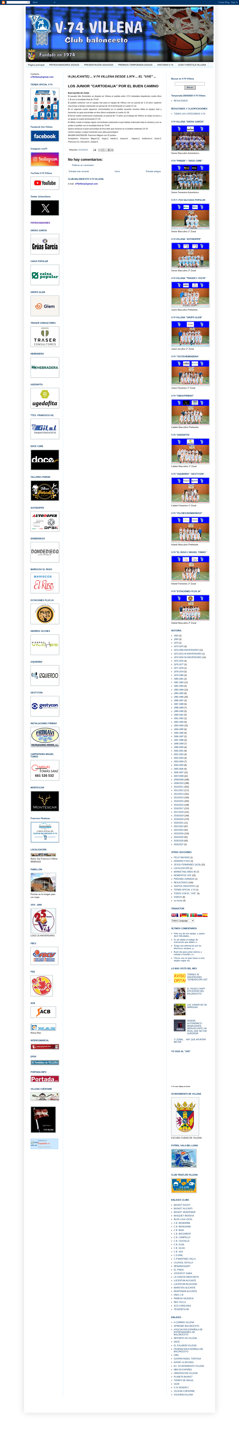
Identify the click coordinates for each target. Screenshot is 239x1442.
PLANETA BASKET (183, 1377)
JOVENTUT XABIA (183, 1273)
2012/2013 (179, 794)
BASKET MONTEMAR (184, 1212)
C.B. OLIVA (179, 1248)
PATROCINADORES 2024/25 (64, 65)
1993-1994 (179, 725)
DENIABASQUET (182, 1266)
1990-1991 (179, 715)
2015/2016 (179, 805)
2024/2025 (179, 837)
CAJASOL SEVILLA (183, 1262)
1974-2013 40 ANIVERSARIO (188, 654)
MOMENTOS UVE (182, 875)
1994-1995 (179, 729)
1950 (176, 635)
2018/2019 (179, 815)
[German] (184, 915)
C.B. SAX (178, 1251)
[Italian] (189, 915)
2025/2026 (179, 840)
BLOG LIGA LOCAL (183, 1219)
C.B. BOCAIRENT (182, 1234)
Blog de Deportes (44, 1147)
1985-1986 (179, 697)
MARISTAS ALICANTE (185, 1287)
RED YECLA (180, 1302)
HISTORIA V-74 (165, 65)
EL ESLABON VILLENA (185, 1345)
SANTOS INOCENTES (185, 886)
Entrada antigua (153, 171)
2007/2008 (179, 776)
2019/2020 (179, 819)
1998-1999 (179, 743)
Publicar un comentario (83, 165)
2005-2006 (179, 769)
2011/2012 (83, 150)
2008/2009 (179, 779)
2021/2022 (179, 826)
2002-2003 (179, 758)
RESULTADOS (181, 100)
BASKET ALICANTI (183, 1208)
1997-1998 (179, 740)
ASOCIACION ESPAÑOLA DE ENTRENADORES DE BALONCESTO (188, 1332)
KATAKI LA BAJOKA (184, 1362)
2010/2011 (179, 787)
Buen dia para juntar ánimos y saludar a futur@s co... (188, 953)
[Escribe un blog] (103, 150)
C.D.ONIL (178, 1255)
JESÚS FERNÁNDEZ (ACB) (187, 864)
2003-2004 (179, 761)
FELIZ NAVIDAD (182, 857)
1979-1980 (179, 675)
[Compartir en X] (106, 150)
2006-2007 (179, 772)
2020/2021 (179, 823)
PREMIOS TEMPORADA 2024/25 (135, 65)
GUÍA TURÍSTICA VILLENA (192, 65)
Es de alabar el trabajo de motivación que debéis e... (186, 941)
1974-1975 (179, 646)
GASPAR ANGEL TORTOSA (187, 1358)
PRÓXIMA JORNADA (184, 879)
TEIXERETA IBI (181, 1309)
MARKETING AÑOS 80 (185, 872)
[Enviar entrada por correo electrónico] (94, 150)
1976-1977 (179, 664)
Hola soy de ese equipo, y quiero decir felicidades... (189, 934)
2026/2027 (179, 844)
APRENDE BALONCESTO (186, 1326)
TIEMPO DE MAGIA (183, 1380)
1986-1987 (179, 700)
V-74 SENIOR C (181, 1387)
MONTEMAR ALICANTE (185, 1291)
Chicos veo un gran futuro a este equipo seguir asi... (189, 959)
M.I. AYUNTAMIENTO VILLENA (189, 1366)
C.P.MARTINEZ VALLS (185, 1259)
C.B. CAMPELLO (182, 1237)
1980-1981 (179, 679)
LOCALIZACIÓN (181, 868)
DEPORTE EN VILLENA (185, 1338)
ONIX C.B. (179, 1295)
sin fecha (178, 900)
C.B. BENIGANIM (182, 1226)
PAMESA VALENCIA (184, 1298)
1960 (176, 639)
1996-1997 (179, 736)
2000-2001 (179, 751)
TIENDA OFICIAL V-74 (184, 889)
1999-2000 (179, 747)
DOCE (177, 1342)
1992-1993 (179, 722)
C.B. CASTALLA (181, 1241)
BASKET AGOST (182, 1205)
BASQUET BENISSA (184, 1216)
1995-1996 (179, 733)
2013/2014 (179, 797)
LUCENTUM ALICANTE (185, 1280)
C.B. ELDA (179, 1244)
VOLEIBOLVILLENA (183, 1394)
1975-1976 (179, 661)
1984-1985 (179, 693)
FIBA (176, 1355)
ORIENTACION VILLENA (186, 1373)
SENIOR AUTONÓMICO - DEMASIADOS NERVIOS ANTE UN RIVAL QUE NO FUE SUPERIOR (197, 1027)
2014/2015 (179, 801)
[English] (173, 915)
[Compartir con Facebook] (109, 150)
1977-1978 (179, 668)
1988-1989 (179, 707)
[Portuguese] (194, 915)
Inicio (117, 171)
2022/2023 (179, 830)
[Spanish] (205, 915)
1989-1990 (179, 711)
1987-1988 (179, 704)
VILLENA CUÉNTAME (184, 1391)
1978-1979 (179, 671)
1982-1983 (179, 686)
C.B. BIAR (179, 1230)
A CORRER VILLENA (184, 1322)
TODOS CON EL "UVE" (185, 893)
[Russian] (199, 915)
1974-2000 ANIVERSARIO (186, 650)
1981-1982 (179, 682)
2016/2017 (179, 808)
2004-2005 (179, 765)
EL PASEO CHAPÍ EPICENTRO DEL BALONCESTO (196, 991)
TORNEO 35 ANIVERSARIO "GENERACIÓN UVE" (197, 977)
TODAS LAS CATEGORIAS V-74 (189, 114)
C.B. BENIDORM (182, 1223)
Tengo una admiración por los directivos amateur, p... (187, 947)
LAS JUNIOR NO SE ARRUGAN (197, 1006)
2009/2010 (179, 783)
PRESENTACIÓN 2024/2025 (98, 65)
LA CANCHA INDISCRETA (186, 1277)
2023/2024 (179, 833)
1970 (176, 643)
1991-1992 (179, 718)
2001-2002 (179, 754)
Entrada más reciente (79, 171)
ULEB (176, 1384)
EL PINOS (179, 1270)
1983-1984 (179, 690)
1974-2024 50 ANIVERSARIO (188, 657)
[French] (179, 915)
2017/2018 (179, 812)
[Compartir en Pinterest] (112, 150)
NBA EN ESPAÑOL (183, 1369)
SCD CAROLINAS (182, 1306)
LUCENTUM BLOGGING (185, 1284)
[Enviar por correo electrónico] (99, 150)
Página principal (36, 65)
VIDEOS (178, 897)
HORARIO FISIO (182, 861)
